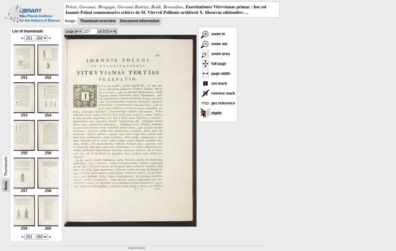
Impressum (136, 247)
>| (114, 31)
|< (76, 31)
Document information (139, 21)
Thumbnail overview (97, 21)
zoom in (217, 34)
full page (218, 64)
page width (220, 73)
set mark (218, 83)
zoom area (220, 54)
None (6, 185)
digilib (216, 113)
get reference (222, 103)
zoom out (218, 44)
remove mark (222, 93)
